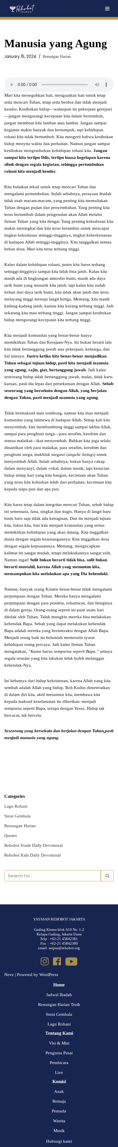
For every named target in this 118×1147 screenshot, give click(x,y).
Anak (59, 1091)
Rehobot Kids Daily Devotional (32, 855)
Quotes (10, 835)
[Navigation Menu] (107, 8)
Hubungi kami (59, 1141)
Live (59, 1072)
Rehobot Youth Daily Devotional (33, 845)
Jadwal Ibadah (59, 994)
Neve (9, 974)
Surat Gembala (17, 816)
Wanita (59, 1121)
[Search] (107, 875)
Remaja (59, 1101)
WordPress (48, 974)
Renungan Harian (57, 56)
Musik (59, 1130)
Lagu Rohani (15, 806)
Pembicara (59, 1062)
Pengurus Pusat (59, 1053)
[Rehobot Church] (22, 8)
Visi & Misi (59, 1043)
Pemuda (59, 1111)
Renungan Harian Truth (59, 1004)
